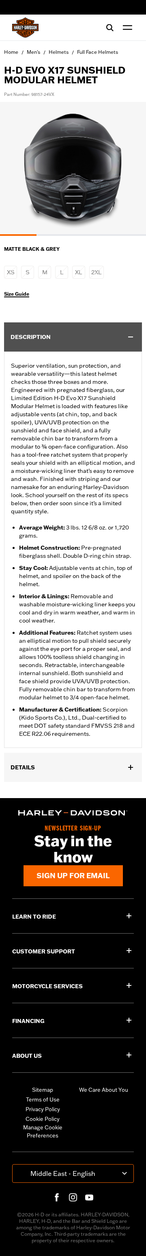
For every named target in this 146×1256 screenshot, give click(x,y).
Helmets (59, 52)
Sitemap (42, 1090)
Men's (33, 52)
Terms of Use (43, 1099)
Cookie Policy (43, 1119)
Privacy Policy (43, 1109)
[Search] (110, 27)
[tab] (18, 235)
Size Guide (16, 294)
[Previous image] (16, 169)
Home (11, 52)
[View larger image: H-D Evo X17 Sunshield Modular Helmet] (73, 167)
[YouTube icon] (89, 1197)
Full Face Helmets (97, 52)
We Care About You (103, 1090)
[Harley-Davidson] (73, 812)
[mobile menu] (126, 27)
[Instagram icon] (73, 1197)
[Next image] (130, 169)
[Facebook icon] (57, 1197)
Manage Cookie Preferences (42, 1131)
